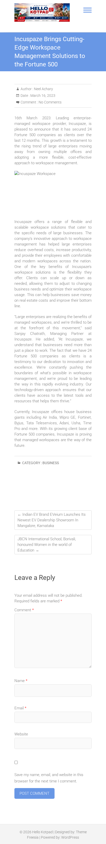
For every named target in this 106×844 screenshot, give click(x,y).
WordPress (70, 837)
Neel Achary (43, 89)
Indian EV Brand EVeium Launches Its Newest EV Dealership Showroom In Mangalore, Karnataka (51, 520)
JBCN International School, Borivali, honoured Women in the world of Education (46, 545)
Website (21, 734)
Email (20, 708)
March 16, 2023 (42, 95)
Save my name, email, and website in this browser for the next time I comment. (48, 778)
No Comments (50, 102)
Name (20, 680)
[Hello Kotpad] (42, 12)
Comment (24, 610)
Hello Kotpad (42, 832)
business (50, 463)
